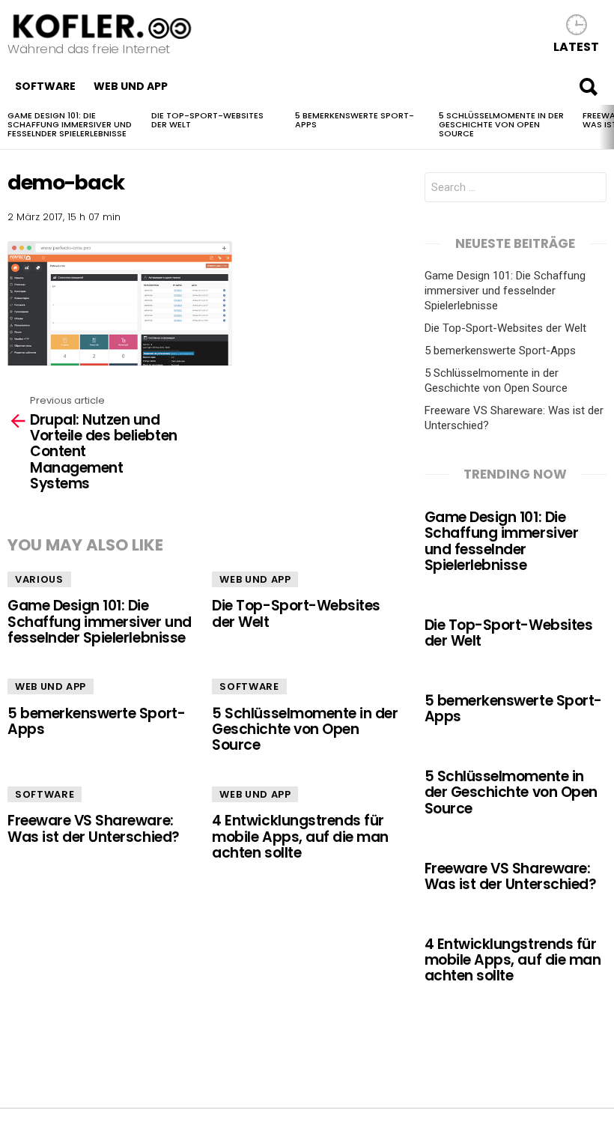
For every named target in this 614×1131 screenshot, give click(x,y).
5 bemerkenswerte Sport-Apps (354, 119)
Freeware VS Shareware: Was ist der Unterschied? (93, 828)
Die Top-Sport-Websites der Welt (207, 119)
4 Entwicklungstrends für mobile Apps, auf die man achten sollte (300, 836)
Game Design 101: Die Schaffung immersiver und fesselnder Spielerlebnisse (69, 124)
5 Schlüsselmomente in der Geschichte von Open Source (501, 124)
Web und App (131, 86)
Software (45, 86)
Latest (576, 46)
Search (588, 86)
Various (39, 579)
